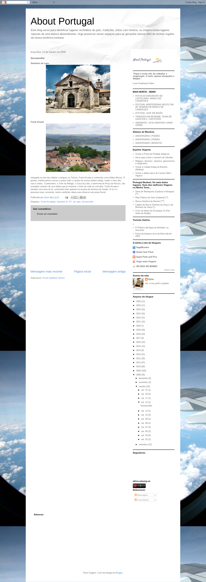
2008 (138, 374)
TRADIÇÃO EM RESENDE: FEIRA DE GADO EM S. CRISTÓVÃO (153, 117)
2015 (138, 346)
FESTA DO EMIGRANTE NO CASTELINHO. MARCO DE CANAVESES (149, 98)
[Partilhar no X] (78, 197)
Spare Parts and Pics (146, 257)
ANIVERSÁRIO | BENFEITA (148, 143)
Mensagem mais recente (46, 271)
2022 (138, 317)
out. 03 (144, 435)
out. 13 (144, 411)
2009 (138, 370)
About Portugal (62, 21)
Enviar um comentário (47, 214)
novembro (144, 382)
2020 (138, 326)
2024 (138, 309)
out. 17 (144, 398)
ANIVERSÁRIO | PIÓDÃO (147, 136)
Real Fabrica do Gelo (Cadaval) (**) (151, 197)
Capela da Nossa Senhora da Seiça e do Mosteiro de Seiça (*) (154, 206)
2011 (138, 362)
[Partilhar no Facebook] (81, 197)
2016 (138, 342)
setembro (143, 444)
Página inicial (82, 271)
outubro (142, 386)
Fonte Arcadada (48, 201)
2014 (138, 350)
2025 (138, 305)
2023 (138, 313)
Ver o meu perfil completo (157, 283)
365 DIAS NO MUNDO (146, 266)
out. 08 (144, 423)
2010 (138, 366)
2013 (138, 354)
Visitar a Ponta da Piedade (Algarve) (152, 154)
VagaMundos (142, 247)
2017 (138, 338)
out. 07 (144, 427)
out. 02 (144, 439)
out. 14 (144, 402)
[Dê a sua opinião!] (75, 197)
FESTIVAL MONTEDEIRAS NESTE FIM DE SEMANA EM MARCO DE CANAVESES (154, 107)
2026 (138, 301)
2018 (138, 334)
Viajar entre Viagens (146, 261)
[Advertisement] (78, 245)
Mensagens (142, 495)
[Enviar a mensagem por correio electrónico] (66, 197)
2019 (138, 330)
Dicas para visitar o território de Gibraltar (154, 157)
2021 (138, 321)
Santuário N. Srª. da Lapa (68, 201)
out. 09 (144, 419)
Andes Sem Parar (145, 252)
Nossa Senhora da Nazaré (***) (149, 201)
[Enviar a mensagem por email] (72, 197)
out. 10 (144, 415)
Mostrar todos (169, 270)
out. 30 (144, 394)
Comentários (143, 500)
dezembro (144, 378)
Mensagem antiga (114, 271)
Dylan (151, 279)
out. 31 (144, 390)
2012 (138, 358)
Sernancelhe (87, 201)
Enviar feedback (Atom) (53, 278)
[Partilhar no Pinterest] (84, 197)
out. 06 (144, 431)
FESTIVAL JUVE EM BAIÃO (149, 113)
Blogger (119, 573)
